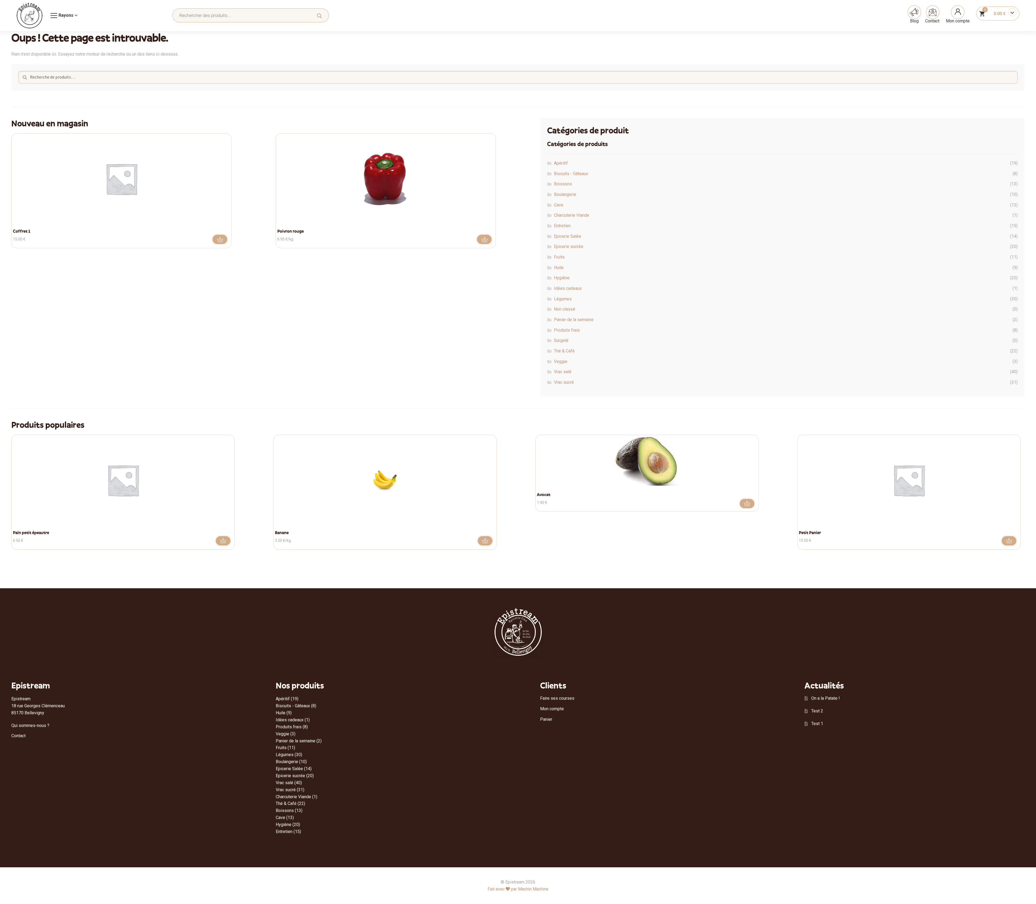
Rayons (66, 15)
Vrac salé (562, 371)
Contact (932, 20)
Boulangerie (565, 194)
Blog (914, 20)
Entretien (562, 225)
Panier (546, 719)
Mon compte (958, 20)
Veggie (560, 361)
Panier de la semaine (574, 319)
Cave (558, 205)
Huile (559, 267)
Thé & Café (564, 351)
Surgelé (561, 340)
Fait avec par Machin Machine (518, 889)
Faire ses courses (557, 698)
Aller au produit (484, 239)
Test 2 (817, 710)
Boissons (563, 183)
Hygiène (562, 277)
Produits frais (567, 330)
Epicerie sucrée (568, 246)
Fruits (559, 257)
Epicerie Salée (567, 236)
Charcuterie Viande (571, 215)
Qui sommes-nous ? (30, 725)
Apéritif (561, 163)
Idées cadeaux (568, 288)
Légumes (563, 298)
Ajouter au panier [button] (220, 239)
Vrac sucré (564, 382)
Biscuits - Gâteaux (571, 173)
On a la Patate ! (825, 698)
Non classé (564, 309)
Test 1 (817, 723)
